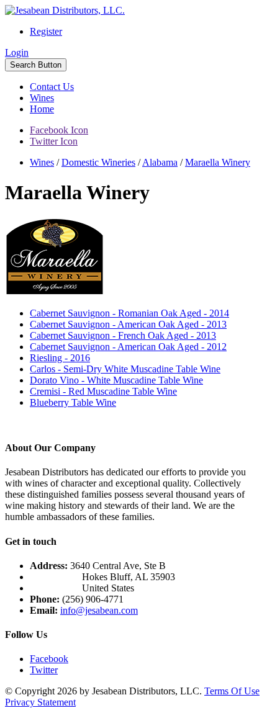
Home (42, 109)
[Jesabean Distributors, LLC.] (65, 10)
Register (46, 31)
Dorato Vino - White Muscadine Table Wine (116, 380)
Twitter (44, 670)
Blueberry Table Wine (73, 402)
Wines (42, 97)
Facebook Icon (59, 130)
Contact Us (52, 86)
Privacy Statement (40, 702)
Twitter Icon (54, 141)
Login (17, 52)
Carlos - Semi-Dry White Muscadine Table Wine (125, 369)
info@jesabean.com (99, 610)
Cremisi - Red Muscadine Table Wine (103, 391)
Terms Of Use (232, 691)
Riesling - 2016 (60, 357)
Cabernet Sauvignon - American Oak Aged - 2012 (128, 346)
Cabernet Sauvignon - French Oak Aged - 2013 (123, 335)
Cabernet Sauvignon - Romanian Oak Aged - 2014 (129, 313)
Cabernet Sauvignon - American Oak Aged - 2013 (128, 324)
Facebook (49, 658)
